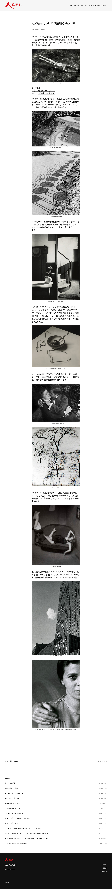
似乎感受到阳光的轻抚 (13, 808)
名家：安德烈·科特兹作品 (43, 90)
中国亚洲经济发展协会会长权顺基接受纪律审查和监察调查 (26, 838)
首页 (71, 5)
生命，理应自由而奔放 (13, 823)
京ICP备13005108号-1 (10, 869)
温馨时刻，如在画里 (12, 803)
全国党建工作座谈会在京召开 (16, 843)
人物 (42, 29)
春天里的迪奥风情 (11, 788)
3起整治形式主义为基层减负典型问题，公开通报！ (24, 828)
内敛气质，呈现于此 (12, 798)
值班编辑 (37, 29)
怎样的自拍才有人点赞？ (14, 813)
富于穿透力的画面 (12, 761)
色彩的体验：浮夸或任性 (14, 793)
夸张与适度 (101, 761)
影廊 (44, 29)
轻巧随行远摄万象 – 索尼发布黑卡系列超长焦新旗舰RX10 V (26, 833)
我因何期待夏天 (11, 783)
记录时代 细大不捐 (46, 93)
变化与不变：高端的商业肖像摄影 (17, 818)
